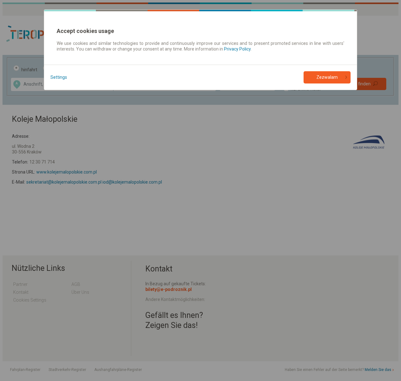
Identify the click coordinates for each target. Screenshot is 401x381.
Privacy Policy (237, 48)
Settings (58, 77)
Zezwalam (327, 77)
